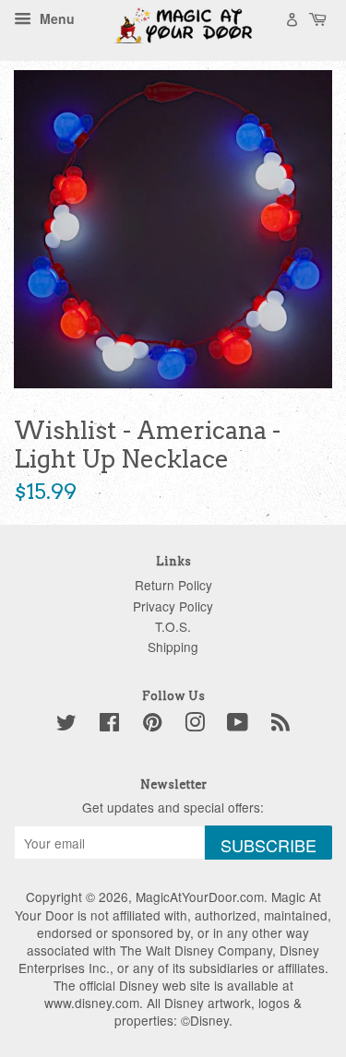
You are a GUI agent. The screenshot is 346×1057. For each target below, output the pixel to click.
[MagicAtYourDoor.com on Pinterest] (152, 725)
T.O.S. (173, 626)
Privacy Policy (173, 606)
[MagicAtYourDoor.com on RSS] (280, 725)
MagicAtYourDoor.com (200, 896)
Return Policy (173, 585)
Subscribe (268, 845)
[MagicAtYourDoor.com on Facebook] (109, 725)
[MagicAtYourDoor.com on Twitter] (66, 725)
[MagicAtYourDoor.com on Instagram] (195, 725)
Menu (55, 18)
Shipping (173, 646)
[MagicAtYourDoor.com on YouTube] (237, 725)
